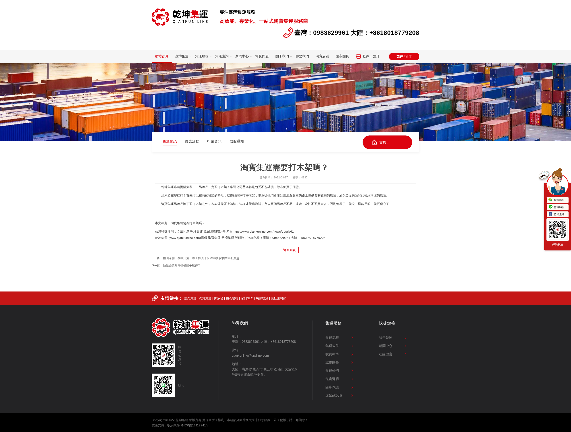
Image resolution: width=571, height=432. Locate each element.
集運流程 (332, 337)
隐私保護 (332, 387)
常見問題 (262, 56)
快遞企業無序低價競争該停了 (182, 265)
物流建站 (232, 298)
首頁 (382, 142)
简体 (408, 56)
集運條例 (332, 370)
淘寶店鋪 (322, 56)
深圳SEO (247, 298)
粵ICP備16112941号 (195, 425)
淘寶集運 (167, 204)
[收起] (557, 185)
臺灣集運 (181, 56)
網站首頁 (161, 56)
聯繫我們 (302, 56)
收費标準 (332, 354)
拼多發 (218, 298)
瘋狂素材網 (278, 298)
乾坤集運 (559, 214)
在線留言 (385, 354)
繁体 (400, 56)
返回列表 (289, 250)
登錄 (365, 56)
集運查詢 (222, 56)
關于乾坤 (385, 337)
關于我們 (282, 56)
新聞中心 (242, 56)
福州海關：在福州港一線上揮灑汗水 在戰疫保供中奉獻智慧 (201, 258)
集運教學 (332, 346)
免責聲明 (332, 379)
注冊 (376, 56)
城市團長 (342, 56)
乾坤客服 (559, 200)
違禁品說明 (333, 395)
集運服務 (202, 56)
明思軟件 (173, 425)
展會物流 (262, 298)
